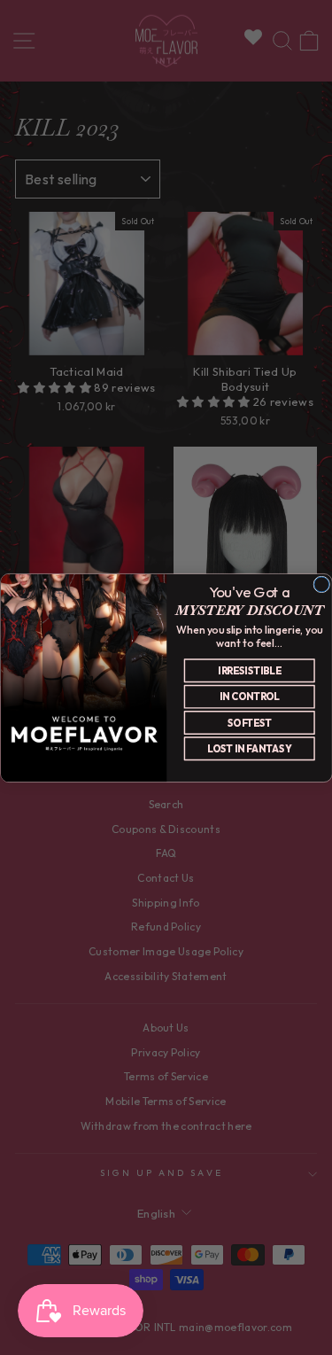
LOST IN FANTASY (249, 748)
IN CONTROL (249, 696)
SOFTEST (249, 722)
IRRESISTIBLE (249, 670)
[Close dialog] (320, 584)
